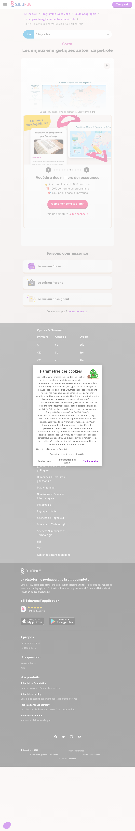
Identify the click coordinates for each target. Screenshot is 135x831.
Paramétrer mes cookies (67, 461)
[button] (7, 825)
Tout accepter (90, 461)
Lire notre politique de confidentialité (52, 449)
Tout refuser (44, 461)
